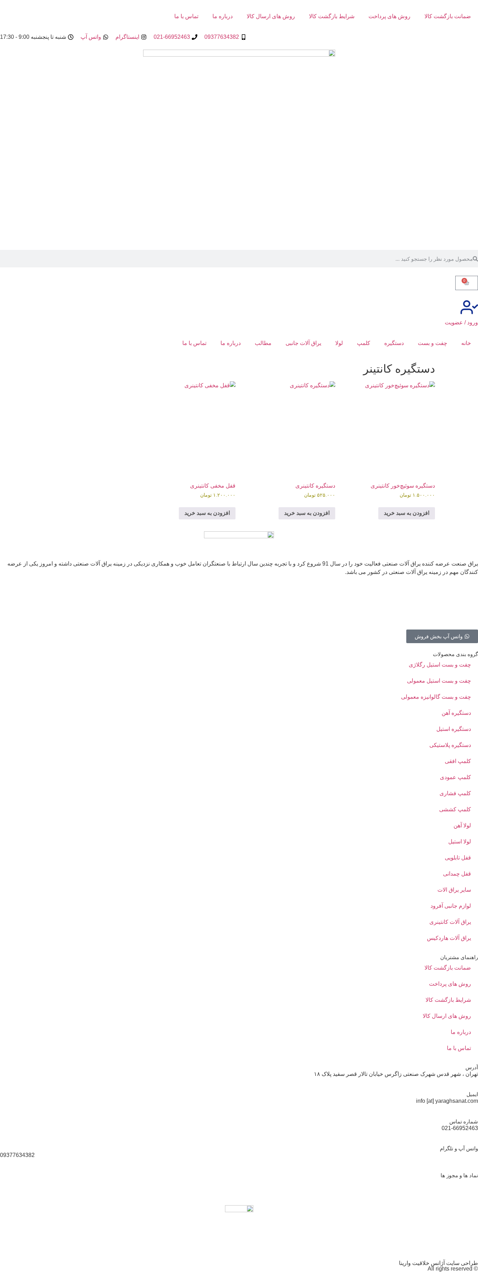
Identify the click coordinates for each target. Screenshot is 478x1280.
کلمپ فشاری (455, 793)
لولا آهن (462, 825)
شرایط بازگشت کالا (331, 16)
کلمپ (363, 343)
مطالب (263, 343)
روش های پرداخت (389, 16)
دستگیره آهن (456, 713)
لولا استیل (459, 841)
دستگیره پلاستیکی (450, 745)
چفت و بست (432, 343)
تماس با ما (186, 16)
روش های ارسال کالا (271, 16)
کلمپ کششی (455, 809)
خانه (466, 343)
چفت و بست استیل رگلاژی (440, 665)
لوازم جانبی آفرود (450, 906)
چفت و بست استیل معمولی (439, 681)
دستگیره (394, 343)
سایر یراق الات (454, 890)
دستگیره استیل (453, 729)
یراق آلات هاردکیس (449, 938)
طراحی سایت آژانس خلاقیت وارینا (438, 1263)
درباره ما (222, 16)
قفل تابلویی (458, 858)
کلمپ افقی (458, 761)
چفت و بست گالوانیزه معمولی (436, 697)
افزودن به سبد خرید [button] (406, 513)
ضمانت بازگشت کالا (447, 16)
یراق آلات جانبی (303, 343)
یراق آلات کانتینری (450, 922)
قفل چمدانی (457, 874)
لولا (339, 343)
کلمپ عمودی (455, 777)
